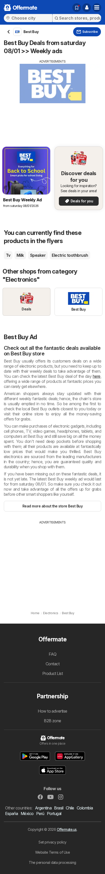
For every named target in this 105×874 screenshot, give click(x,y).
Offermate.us (67, 829)
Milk (20, 255)
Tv (8, 255)
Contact (52, 663)
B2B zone (52, 720)
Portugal (54, 813)
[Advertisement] (52, 99)
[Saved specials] (76, 7)
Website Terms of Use (52, 852)
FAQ (52, 654)
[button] (86, 7)
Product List (52, 673)
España (11, 813)
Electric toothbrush (70, 255)
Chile (70, 807)
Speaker (38, 255)
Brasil (58, 807)
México (27, 813)
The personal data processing (52, 862)
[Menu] (97, 7)
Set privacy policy (52, 842)
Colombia (85, 807)
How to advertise (52, 711)
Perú (40, 813)
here (96, 376)
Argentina (43, 807)
